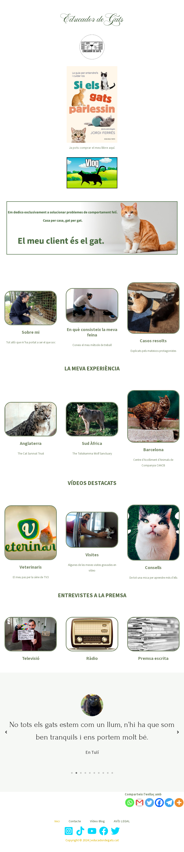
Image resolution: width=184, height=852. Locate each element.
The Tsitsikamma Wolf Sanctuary (92, 454)
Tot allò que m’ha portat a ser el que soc (30, 342)
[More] (179, 802)
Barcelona (153, 450)
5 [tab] (90, 773)
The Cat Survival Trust (31, 454)
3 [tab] (81, 773)
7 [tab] (98, 773)
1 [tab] (72, 773)
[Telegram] (169, 802)
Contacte (75, 821)
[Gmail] (139, 802)
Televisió (30, 658)
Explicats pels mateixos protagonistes (153, 351)
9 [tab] (107, 773)
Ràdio (92, 658)
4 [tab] (85, 773)
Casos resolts (153, 341)
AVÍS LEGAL (122, 821)
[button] (6, 732)
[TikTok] (80, 831)
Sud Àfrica (92, 443)
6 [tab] (94, 773)
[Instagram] (68, 831)
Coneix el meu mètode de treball (92, 345)
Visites (92, 555)
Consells (153, 568)
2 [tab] (76, 773)
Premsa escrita (153, 658)
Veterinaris (31, 567)
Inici (57, 821)
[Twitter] (149, 802)
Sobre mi (30, 332)
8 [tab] (103, 773)
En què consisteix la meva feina (92, 332)
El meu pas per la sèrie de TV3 (30, 577)
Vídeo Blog (97, 821)
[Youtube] (92, 831)
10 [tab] (112, 773)
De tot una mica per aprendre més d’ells (153, 578)
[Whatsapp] (129, 802)
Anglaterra (31, 443)
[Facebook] (159, 802)
